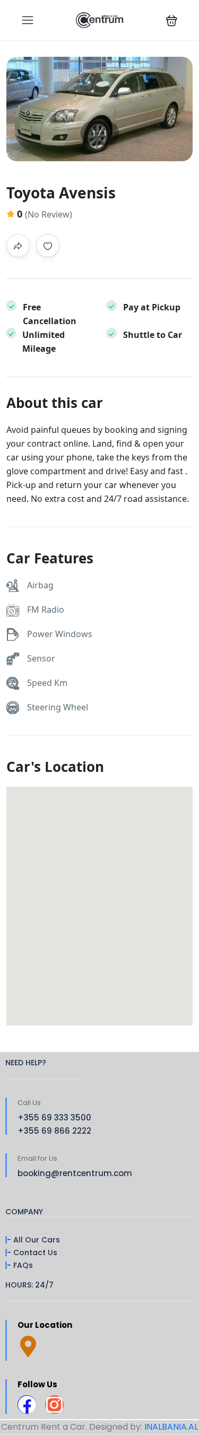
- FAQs (20, 1265)
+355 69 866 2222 (54, 1130)
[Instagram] (54, 1404)
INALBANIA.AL (171, 1427)
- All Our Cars (33, 1239)
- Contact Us (32, 1252)
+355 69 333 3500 (54, 1117)
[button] (172, 20)
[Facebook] (27, 1404)
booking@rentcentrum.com (75, 1173)
